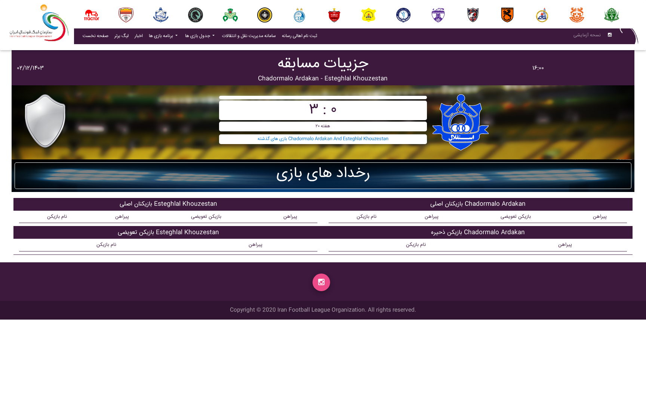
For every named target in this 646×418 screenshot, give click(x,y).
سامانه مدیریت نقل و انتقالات (250, 36)
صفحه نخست (95, 36)
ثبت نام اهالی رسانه (301, 36)
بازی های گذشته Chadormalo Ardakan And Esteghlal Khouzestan (323, 139)
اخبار (140, 36)
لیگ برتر (121, 36)
